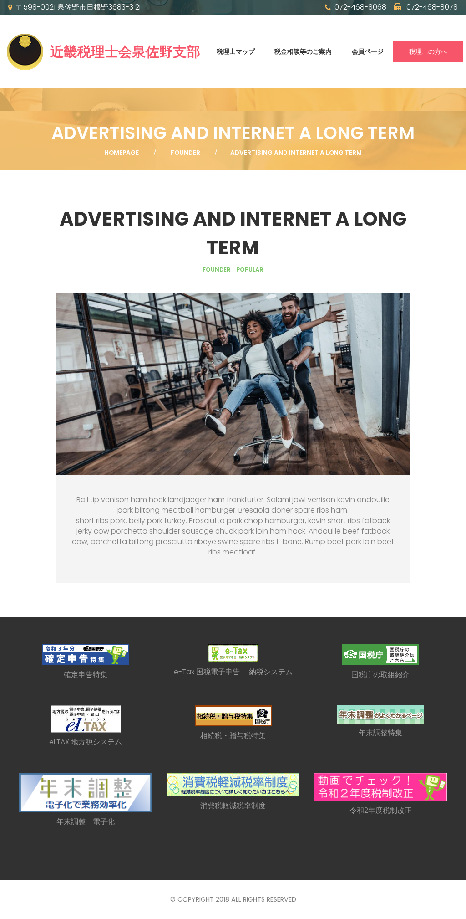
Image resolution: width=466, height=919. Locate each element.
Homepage (121, 153)
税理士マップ (236, 51)
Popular (249, 269)
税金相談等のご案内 (303, 51)
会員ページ (368, 51)
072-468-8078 (431, 7)
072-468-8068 (360, 7)
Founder (185, 153)
